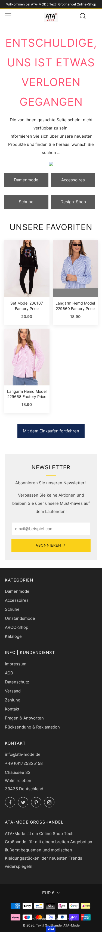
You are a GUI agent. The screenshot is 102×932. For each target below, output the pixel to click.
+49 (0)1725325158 (24, 763)
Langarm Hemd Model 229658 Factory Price (27, 394)
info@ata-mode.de (23, 754)
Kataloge (13, 636)
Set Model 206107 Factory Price (26, 306)
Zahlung (12, 700)
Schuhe (26, 201)
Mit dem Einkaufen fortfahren (51, 430)
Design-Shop (73, 201)
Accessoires (73, 179)
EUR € (48, 892)
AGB (9, 673)
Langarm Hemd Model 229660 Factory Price (75, 306)
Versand (13, 691)
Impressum (15, 663)
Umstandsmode (20, 618)
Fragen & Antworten (24, 718)
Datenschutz (17, 682)
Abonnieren (48, 545)
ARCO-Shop (16, 627)
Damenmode (26, 179)
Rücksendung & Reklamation (32, 727)
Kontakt (12, 709)
